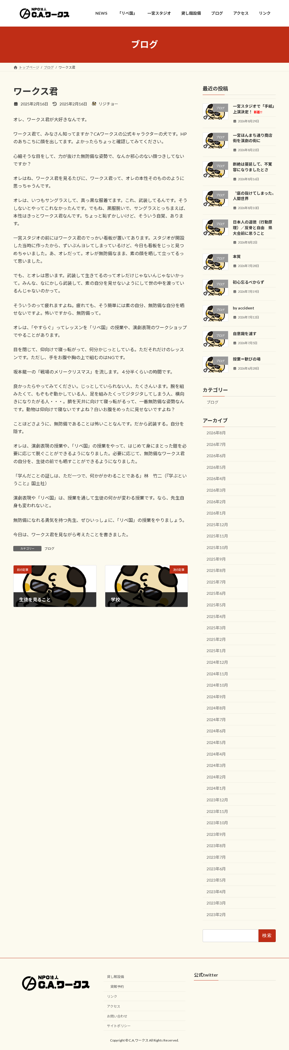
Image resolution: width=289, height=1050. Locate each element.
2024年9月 (216, 696)
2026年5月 (216, 467)
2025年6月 (216, 593)
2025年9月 (216, 558)
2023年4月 (216, 891)
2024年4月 (216, 753)
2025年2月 (216, 639)
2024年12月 (217, 661)
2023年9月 (216, 834)
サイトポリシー (119, 1026)
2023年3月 (216, 903)
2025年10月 (217, 547)
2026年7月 (216, 444)
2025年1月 (216, 650)
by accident (243, 307)
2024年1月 (216, 788)
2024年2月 (216, 776)
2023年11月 (217, 811)
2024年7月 (216, 719)
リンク (112, 996)
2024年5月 (216, 742)
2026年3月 (216, 490)
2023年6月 (216, 868)
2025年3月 (216, 627)
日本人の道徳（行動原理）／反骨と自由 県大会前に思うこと (252, 227)
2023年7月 (216, 857)
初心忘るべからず (248, 282)
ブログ (49, 548)
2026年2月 (216, 501)
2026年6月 (216, 455)
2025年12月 (217, 524)
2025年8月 (216, 570)
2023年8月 (216, 845)
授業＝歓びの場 (246, 359)
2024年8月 (216, 708)
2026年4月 (216, 478)
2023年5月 (216, 880)
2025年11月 (217, 535)
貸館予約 (117, 986)
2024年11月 (217, 673)
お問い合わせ (117, 1016)
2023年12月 (217, 799)
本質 (237, 256)
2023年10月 (217, 822)
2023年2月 (216, 914)
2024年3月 (216, 765)
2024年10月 (217, 685)
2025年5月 (216, 604)
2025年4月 (216, 616)
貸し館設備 (115, 977)
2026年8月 (216, 432)
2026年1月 (216, 513)
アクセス (113, 1006)
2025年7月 (216, 581)
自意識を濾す (245, 333)
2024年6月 (216, 730)
